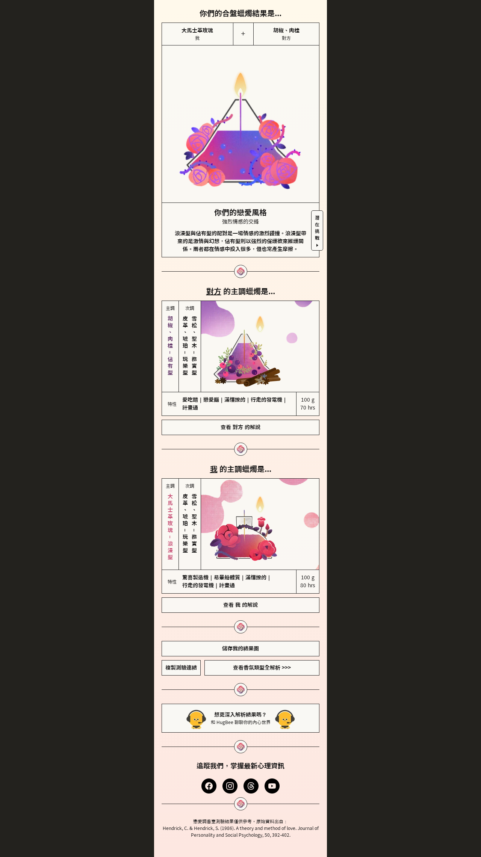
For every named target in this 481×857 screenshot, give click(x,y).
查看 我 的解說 (240, 605)
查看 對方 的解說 (240, 427)
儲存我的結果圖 (240, 648)
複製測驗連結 (181, 667)
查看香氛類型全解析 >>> (262, 667)
